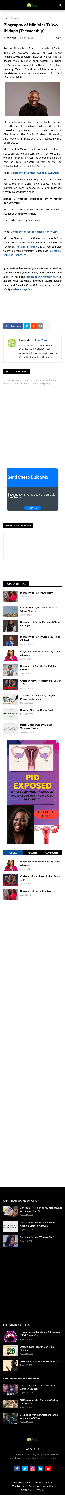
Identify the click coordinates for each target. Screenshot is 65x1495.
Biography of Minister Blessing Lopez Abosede (40, 653)
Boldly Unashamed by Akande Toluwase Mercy (36, 726)
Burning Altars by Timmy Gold (36, 710)
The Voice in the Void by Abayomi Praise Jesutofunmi (38, 697)
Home (6, 18)
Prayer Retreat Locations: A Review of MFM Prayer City (40, 1333)
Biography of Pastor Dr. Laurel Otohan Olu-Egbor (40, 624)
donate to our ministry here (42, 276)
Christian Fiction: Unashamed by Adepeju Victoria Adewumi (37, 1224)
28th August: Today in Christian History (37, 1348)
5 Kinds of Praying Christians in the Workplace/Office (39, 1416)
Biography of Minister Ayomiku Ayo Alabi (35, 172)
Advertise (48, 1486)
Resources (34, 1486)
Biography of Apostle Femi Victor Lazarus (38, 668)
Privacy (40, 1489)
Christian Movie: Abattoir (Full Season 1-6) (40, 682)
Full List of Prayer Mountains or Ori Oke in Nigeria (39, 609)
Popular (13, 852)
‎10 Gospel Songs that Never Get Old (39, 1361)
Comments (51, 852)
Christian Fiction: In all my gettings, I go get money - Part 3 (41, 1209)
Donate (37, 1482)
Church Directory (21, 1482)
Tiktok (33, 246)
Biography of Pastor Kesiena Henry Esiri (34, 231)
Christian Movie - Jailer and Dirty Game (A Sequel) (37, 1387)
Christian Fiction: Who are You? (37, 1237)
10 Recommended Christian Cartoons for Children (40, 1401)
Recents (32, 852)
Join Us (48, 1482)
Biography (16, 18)
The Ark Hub (18, 1486)
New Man (40, 340)
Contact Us (26, 1489)
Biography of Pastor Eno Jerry (36, 592)
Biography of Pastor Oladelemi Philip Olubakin (40, 638)
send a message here (22, 289)
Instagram (22, 246)
